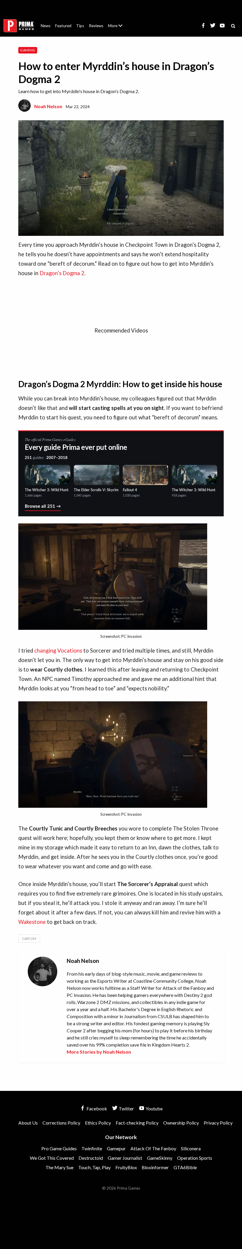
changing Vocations (58, 650)
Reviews (96, 25)
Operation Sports (194, 1158)
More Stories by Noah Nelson (99, 1052)
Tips (80, 25)
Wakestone (32, 922)
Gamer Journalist (125, 1158)
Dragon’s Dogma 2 (62, 273)
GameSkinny (159, 1158)
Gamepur (116, 1148)
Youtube (154, 1108)
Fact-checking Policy (137, 1122)
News (45, 25)
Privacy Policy (218, 1122)
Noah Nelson (48, 106)
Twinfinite (91, 1148)
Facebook (96, 1108)
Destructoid (91, 1158)
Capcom (29, 938)
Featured (63, 25)
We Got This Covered (52, 1158)
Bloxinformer (155, 1167)
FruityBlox (126, 1167)
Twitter (126, 1108)
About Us (116, 22)
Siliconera (191, 1148)
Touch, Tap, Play (94, 1167)
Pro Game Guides (59, 1148)
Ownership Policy (181, 1122)
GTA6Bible (185, 1167)
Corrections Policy (61, 1122)
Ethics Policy (98, 1122)
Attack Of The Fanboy (153, 1148)
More (118, 28)
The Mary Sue (59, 1167)
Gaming (27, 50)
